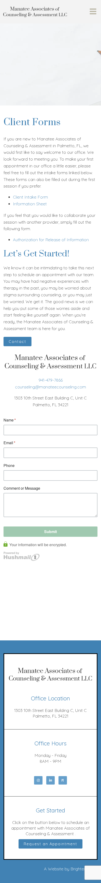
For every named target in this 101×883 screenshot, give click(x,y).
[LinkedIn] (50, 780)
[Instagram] (38, 780)
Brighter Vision (83, 869)
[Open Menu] (93, 12)
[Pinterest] (62, 780)
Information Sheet (30, 204)
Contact (17, 341)
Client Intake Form (30, 197)
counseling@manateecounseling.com (50, 387)
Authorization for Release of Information (51, 239)
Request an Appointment (50, 844)
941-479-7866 (51, 380)
